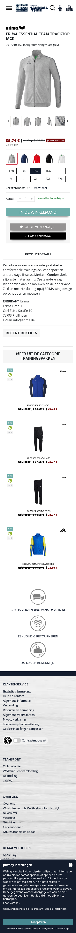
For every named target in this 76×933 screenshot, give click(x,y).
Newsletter (10, 813)
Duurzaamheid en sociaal (19, 832)
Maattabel (40, 188)
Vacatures (9, 818)
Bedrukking (10, 776)
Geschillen (10, 822)
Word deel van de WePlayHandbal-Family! (31, 808)
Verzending (10, 705)
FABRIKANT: (11, 301)
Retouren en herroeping (18, 710)
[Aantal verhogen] (32, 199)
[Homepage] (32, 7)
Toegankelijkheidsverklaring (21, 724)
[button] (9, 8)
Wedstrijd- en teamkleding (20, 771)
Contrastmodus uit (34, 740)
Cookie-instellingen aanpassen (23, 729)
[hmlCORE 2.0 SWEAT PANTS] (38, 496)
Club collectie (11, 766)
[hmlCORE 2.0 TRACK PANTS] (38, 443)
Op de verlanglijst (40, 227)
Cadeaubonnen (13, 827)
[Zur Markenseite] (15, 28)
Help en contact (13, 696)
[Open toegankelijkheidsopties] (8, 740)
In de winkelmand (38, 212)
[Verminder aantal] (20, 199)
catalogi (8, 780)
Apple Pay (9, 855)
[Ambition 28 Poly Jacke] (38, 391)
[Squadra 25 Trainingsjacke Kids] (38, 549)
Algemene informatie (17, 700)
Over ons (9, 803)
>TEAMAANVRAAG (38, 236)
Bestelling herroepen (17, 691)
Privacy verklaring (14, 719)
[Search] (52, 7)
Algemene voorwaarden (19, 715)
